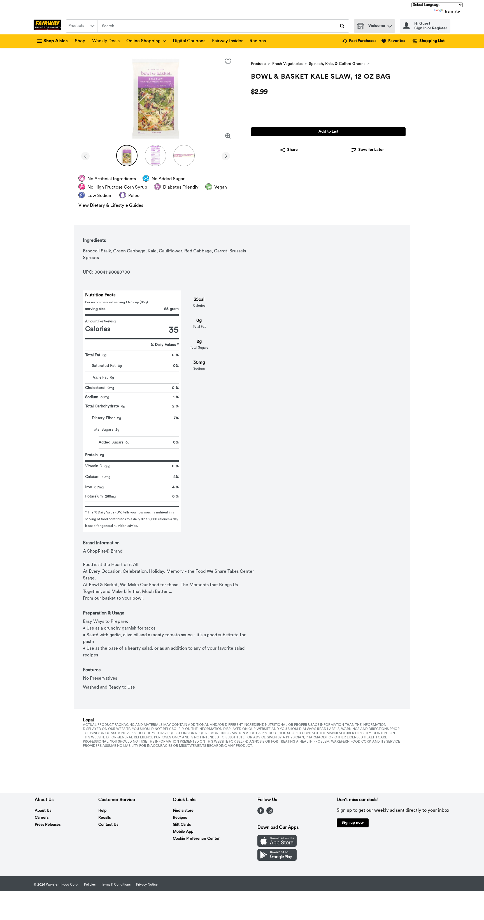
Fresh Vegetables (287, 64)
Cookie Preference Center (196, 839)
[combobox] (81, 26)
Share (292, 150)
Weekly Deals (106, 41)
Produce (258, 64)
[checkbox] (228, 61)
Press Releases (48, 825)
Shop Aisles (55, 41)
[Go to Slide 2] (155, 156)
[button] (389, 24)
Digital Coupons (189, 41)
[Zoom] (228, 136)
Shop (80, 41)
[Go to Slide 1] (127, 156)
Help (102, 811)
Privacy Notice (147, 884)
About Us (43, 811)
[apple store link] (277, 845)
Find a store (183, 811)
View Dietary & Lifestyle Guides (110, 205)
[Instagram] (269, 813)
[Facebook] (260, 813)
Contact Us (108, 825)
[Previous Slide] (85, 155)
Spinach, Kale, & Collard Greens (337, 64)
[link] (359, 41)
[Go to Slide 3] (184, 156)
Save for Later (371, 150)
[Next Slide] (226, 155)
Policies (90, 884)
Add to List (328, 132)
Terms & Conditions (116, 884)
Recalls (104, 818)
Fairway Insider (227, 41)
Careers (41, 818)
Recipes (258, 41)
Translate (452, 12)
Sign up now (352, 823)
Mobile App (183, 832)
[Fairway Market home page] (49, 26)
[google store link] (277, 859)
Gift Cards (182, 825)
